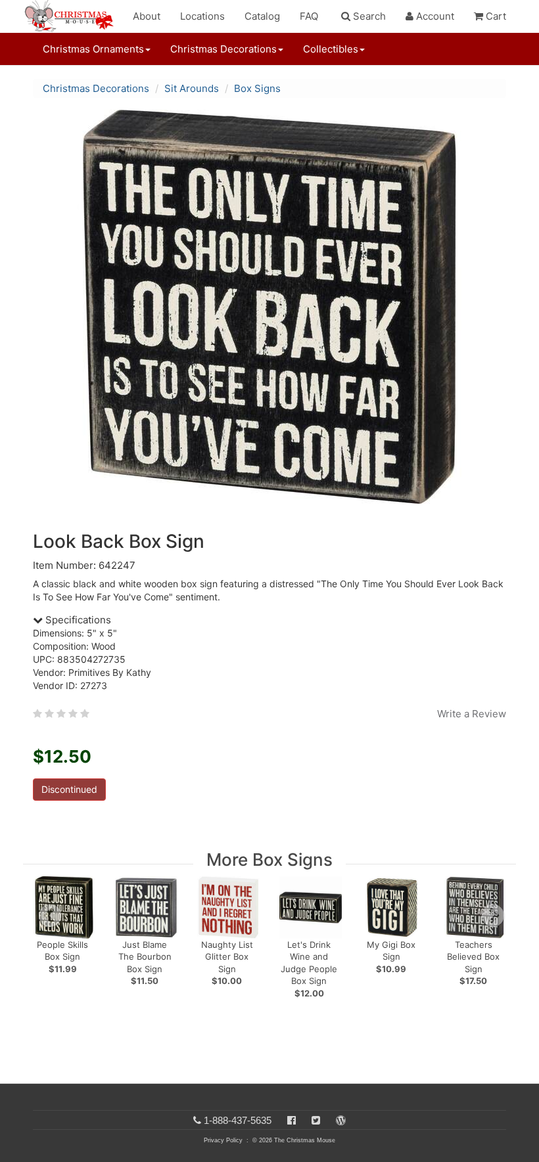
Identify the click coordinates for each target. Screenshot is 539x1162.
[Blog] (341, 1120)
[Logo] (73, 16)
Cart (494, 16)
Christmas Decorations (96, 88)
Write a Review (471, 713)
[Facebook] (291, 1120)
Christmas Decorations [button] (223, 49)
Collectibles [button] (330, 49)
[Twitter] (316, 1120)
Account (433, 16)
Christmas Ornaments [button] (93, 49)
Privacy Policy (223, 1140)
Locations (202, 16)
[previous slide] (50, 916)
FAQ (309, 16)
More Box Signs (269, 859)
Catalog (262, 16)
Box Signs (257, 88)
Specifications (77, 620)
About (146, 16)
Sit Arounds (191, 88)
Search (368, 16)
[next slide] (493, 916)
